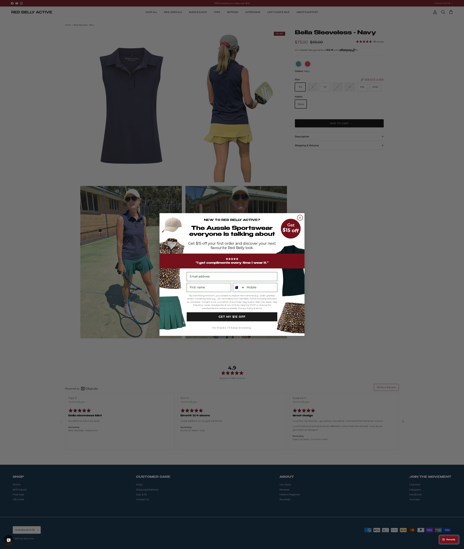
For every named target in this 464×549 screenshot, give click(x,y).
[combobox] (239, 287)
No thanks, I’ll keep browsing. (232, 327)
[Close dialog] (300, 217)
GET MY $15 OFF (232, 316)
